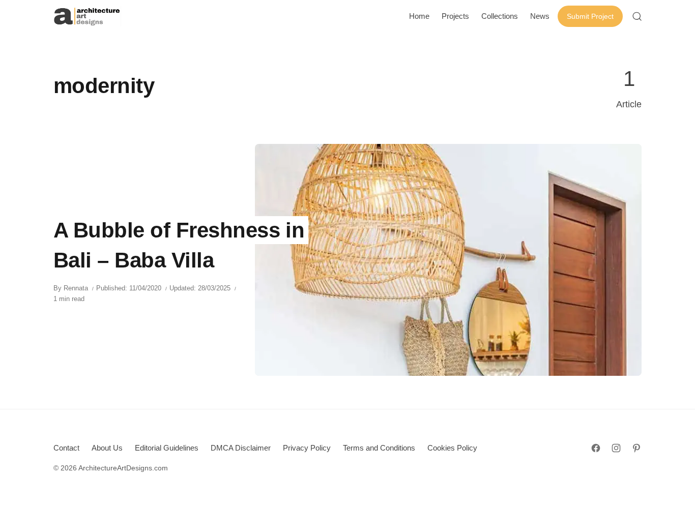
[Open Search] (637, 16)
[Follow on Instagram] (616, 448)
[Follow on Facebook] (596, 448)
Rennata (76, 288)
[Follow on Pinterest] (636, 448)
